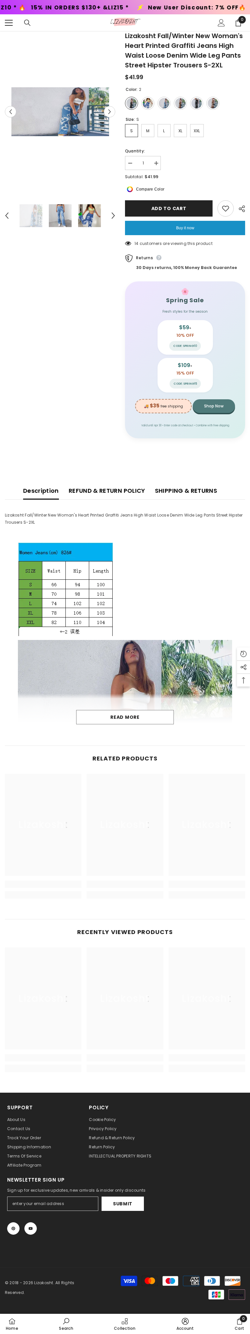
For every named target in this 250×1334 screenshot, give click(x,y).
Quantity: (135, 151)
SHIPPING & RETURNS (186, 491)
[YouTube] (30, 1228)
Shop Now (214, 406)
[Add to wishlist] (225, 208)
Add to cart (169, 208)
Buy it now (185, 228)
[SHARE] (239, 209)
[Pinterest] (13, 1228)
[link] (43, 884)
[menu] (9, 23)
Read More (124, 717)
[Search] (27, 23)
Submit (122, 1203)
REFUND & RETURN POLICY (107, 491)
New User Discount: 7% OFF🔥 (131, 7)
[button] (10, 111)
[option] (60, 111)
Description (41, 491)
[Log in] (221, 22)
